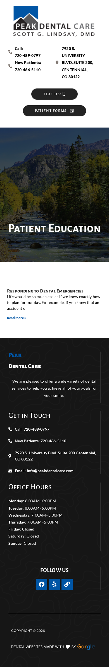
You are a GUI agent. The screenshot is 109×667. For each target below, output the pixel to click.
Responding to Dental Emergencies (45, 291)
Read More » (16, 318)
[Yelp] (54, 584)
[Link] (67, 584)
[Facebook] (41, 584)
